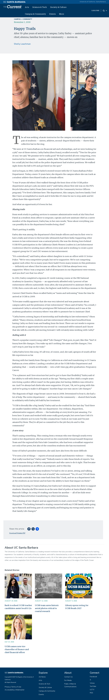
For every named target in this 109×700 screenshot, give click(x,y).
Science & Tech (39, 7)
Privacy (7, 687)
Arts (27, 7)
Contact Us (68, 677)
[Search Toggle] (105, 11)
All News (42, 677)
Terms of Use (16, 687)
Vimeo (92, 683)
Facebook (93, 676)
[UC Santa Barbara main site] (14, 1)
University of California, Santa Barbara (93, 2)
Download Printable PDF (17, 533)
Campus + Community (23, 19)
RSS (91, 693)
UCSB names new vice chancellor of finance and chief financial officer (17, 649)
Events (52, 14)
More (61, 14)
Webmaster (19, 690)
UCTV (92, 689)
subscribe (95, 11)
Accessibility (9, 690)
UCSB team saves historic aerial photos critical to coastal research (47, 608)
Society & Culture (58, 7)
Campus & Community (35, 14)
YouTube (93, 686)
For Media (68, 680)
